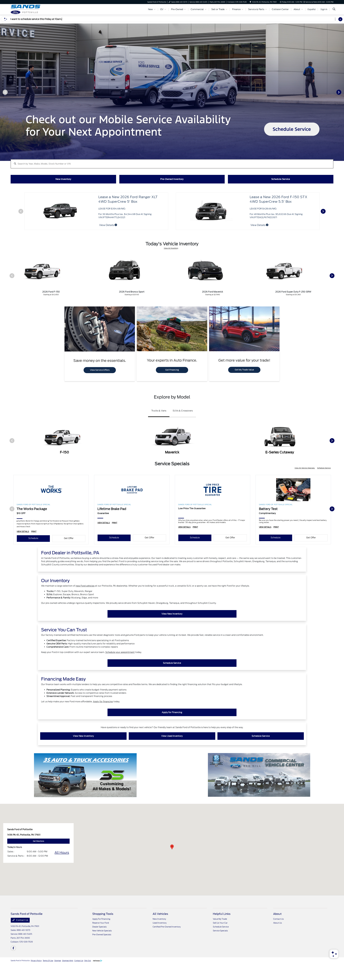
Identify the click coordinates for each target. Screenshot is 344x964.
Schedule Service (324, 468)
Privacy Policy (36, 961)
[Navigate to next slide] (342, 92)
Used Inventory (159, 923)
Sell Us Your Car (220, 923)
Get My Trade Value (244, 370)
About (277, 913)
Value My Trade (220, 919)
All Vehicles (160, 913)
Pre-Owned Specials (101, 934)
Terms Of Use (48, 961)
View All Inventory (171, 248)
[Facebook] (13, 948)
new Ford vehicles (85, 586)
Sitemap (57, 961)
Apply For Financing (101, 919)
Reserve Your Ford (100, 923)
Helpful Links (221, 913)
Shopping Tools (102, 913)
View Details (107, 225)
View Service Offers (100, 370)
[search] (334, 9)
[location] (250, 2)
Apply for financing (103, 701)
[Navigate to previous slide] (2, 92)
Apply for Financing (172, 712)
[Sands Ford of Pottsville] (34, 9)
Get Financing (172, 370)
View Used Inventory (172, 736)
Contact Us (22, 920)
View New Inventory (172, 614)
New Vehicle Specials (102, 931)
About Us (277, 923)
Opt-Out (87, 961)
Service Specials (220, 931)
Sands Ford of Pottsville (20, 961)
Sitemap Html (67, 961)
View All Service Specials (305, 468)
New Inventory (159, 919)
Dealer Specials (99, 927)
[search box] (172, 162)
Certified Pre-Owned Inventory (167, 927)
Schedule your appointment (120, 652)
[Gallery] (172, 92)
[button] (172, 847)
